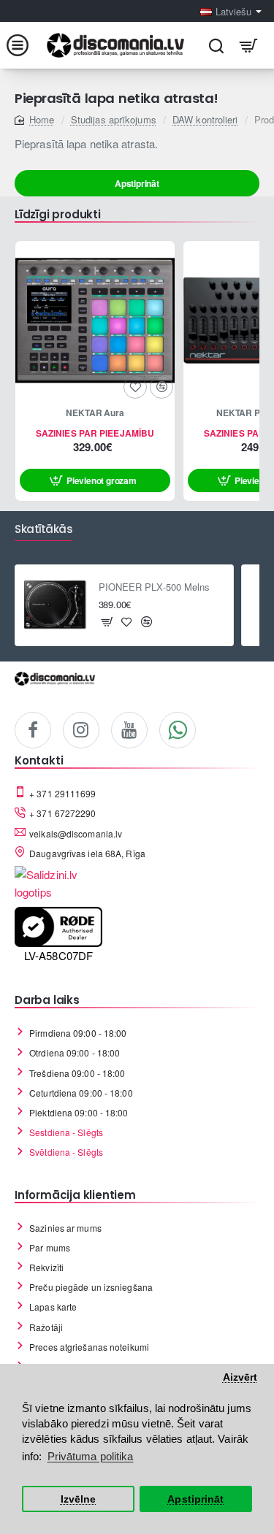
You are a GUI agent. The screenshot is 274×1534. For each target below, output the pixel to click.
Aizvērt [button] (240, 1377)
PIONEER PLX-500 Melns (154, 587)
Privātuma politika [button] (90, 1456)
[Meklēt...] (215, 45)
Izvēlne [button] (78, 1499)
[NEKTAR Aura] (95, 320)
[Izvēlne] (25, 45)
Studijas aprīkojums (113, 119)
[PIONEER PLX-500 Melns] (55, 605)
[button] (95, 480)
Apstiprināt (137, 183)
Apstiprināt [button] (195, 1499)
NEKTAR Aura (95, 413)
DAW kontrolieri (205, 119)
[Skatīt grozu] (248, 45)
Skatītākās (43, 530)
